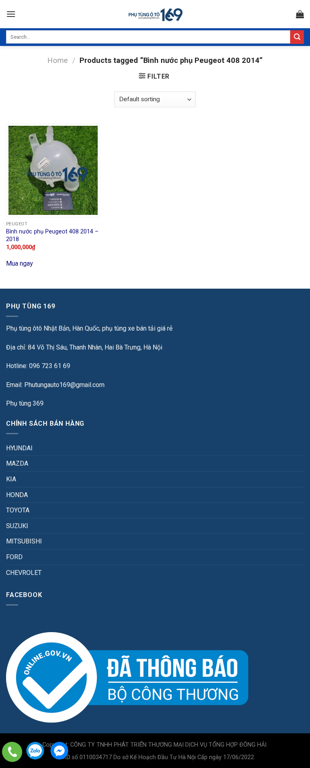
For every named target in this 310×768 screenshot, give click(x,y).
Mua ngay (19, 263)
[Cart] (300, 14)
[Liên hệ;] (12, 752)
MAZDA (17, 463)
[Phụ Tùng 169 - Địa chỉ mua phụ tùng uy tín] (155, 14)
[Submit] (297, 37)
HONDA (17, 495)
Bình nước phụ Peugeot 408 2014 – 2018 (52, 235)
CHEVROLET (24, 573)
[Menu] (11, 14)
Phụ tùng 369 (25, 403)
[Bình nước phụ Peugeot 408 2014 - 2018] (53, 170)
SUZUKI (17, 526)
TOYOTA (17, 510)
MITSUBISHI (24, 541)
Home (57, 60)
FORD (14, 557)
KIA (11, 479)
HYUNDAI (19, 448)
